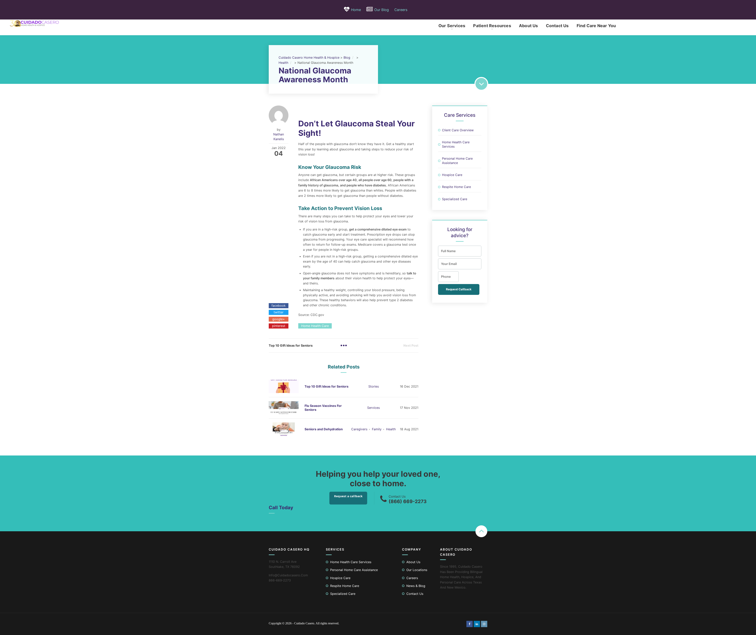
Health (391, 429)
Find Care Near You (596, 25)
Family (377, 429)
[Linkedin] (477, 623)
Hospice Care (452, 175)
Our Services (451, 25)
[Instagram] (484, 623)
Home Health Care (315, 326)
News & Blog (415, 586)
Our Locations (416, 570)
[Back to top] (481, 531)
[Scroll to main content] (481, 84)
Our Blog (381, 10)
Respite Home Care (456, 187)
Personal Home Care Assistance (457, 160)
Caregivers (359, 429)
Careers (400, 10)
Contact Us (557, 25)
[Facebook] (469, 623)
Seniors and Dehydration (324, 429)
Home (356, 10)
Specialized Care (454, 199)
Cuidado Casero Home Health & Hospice (309, 57)
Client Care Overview (458, 130)
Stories (373, 386)
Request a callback (348, 496)
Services (373, 408)
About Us (528, 25)
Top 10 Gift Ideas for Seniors (326, 386)
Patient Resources (492, 25)
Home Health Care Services (456, 144)
